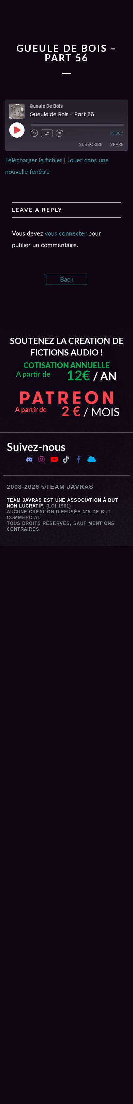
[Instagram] (41, 459)
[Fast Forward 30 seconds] (59, 133)
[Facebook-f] (78, 459)
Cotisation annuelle (67, 365)
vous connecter (66, 234)
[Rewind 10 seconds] (34, 133)
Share (116, 144)
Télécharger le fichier (33, 160)
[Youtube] (54, 459)
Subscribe (90, 144)
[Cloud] (91, 459)
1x (47, 133)
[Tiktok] (66, 459)
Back (66, 280)
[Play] (16, 129)
